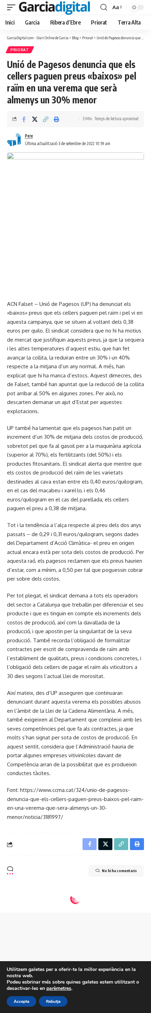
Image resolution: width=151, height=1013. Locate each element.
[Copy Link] (46, 119)
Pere (29, 135)
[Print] (56, 119)
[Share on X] (35, 119)
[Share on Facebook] (24, 119)
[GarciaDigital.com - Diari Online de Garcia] (54, 7)
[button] (13, 7)
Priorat (20, 50)
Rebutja (53, 1001)
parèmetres (58, 988)
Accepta (21, 1001)
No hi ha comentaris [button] (119, 870)
